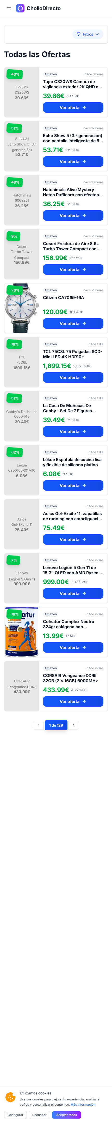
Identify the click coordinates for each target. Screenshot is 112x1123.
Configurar (15, 1115)
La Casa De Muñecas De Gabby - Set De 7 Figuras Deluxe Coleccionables (67, 410)
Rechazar (39, 1115)
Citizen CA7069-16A (63, 297)
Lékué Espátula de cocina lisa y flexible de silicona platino (72, 462)
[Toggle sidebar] (9, 8)
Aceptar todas (66, 1115)
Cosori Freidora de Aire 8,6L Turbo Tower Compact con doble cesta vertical (71, 248)
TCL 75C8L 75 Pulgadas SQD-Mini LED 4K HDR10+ (72, 354)
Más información (83, 1104)
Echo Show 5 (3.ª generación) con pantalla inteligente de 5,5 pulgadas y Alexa (73, 140)
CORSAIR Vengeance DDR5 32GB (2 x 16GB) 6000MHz (70, 678)
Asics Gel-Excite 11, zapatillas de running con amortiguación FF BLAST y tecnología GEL (73, 518)
